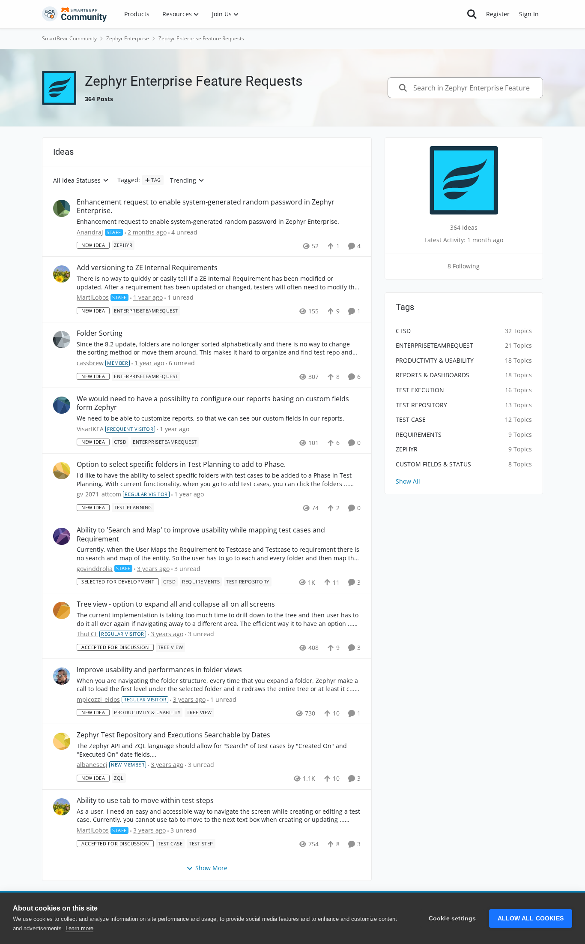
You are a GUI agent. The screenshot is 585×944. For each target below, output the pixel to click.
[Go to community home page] (74, 14)
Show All (408, 481)
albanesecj (92, 765)
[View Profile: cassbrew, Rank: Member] (61, 339)
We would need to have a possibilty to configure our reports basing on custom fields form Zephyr (213, 403)
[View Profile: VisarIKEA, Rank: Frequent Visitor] (61, 405)
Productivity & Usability (435, 360)
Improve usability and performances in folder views (159, 669)
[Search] (472, 14)
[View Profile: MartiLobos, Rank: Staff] (61, 274)
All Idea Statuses (77, 180)
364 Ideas (464, 227)
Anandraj (90, 232)
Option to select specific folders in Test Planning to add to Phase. (181, 464)
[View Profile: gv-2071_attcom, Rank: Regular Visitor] (61, 470)
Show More (211, 868)
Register (498, 14)
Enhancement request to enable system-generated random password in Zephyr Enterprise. (205, 207)
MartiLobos (93, 297)
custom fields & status (433, 464)
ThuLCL (87, 634)
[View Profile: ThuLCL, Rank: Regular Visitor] (61, 610)
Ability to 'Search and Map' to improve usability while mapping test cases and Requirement (201, 535)
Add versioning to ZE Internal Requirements (147, 267)
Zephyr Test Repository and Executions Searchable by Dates (173, 735)
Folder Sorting (99, 333)
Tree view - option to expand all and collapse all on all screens (176, 604)
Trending (183, 180)
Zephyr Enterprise (127, 38)
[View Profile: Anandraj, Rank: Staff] (61, 208)
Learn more (79, 928)
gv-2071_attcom (99, 494)
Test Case (411, 419)
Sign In (529, 14)
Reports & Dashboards (432, 375)
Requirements (419, 434)
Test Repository (421, 405)
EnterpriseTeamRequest (434, 345)
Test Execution (420, 390)
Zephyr (407, 449)
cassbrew (90, 363)
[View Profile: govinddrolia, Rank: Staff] (61, 536)
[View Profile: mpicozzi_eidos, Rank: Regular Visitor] (61, 676)
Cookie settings (452, 918)
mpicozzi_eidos (98, 699)
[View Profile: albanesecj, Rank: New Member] (61, 741)
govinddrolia (95, 569)
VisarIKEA (90, 429)
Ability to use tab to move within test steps (145, 800)
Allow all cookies (531, 918)
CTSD (403, 331)
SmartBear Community (69, 38)
